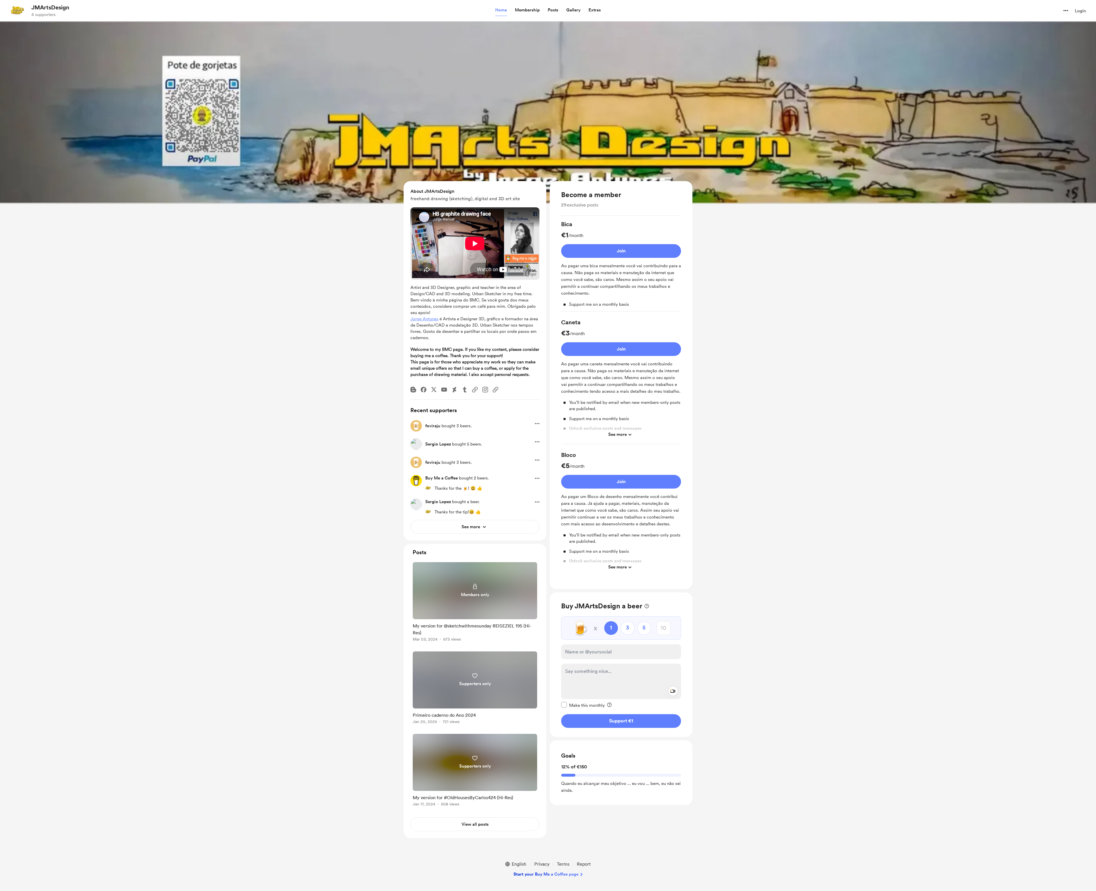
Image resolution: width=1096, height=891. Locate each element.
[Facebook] (423, 389)
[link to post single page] (474, 603)
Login (1080, 10)
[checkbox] (583, 704)
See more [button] (617, 434)
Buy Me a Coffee (441, 478)
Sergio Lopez (438, 444)
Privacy (541, 864)
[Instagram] (485, 389)
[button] (501, 10)
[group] (621, 265)
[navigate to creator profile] (17, 10)
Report (584, 864)
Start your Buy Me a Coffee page (546, 874)
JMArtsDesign (50, 7)
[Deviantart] (454, 389)
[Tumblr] (465, 389)
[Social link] (475, 389)
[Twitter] (434, 389)
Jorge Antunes (424, 318)
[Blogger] (413, 389)
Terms (563, 864)
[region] (621, 385)
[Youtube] (444, 389)
